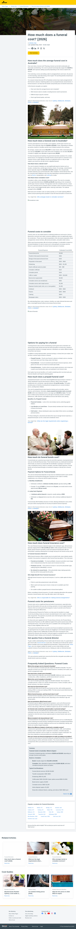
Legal (41, 926)
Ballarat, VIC (40, 807)
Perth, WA (51, 812)
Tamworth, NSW (31, 814)
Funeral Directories (24, 6)
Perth (29, 102)
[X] (44, 48)
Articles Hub (14, 6)
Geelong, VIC (40, 809)
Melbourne (61, 101)
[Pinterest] (38, 48)
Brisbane (68, 101)
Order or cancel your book (15, 917)
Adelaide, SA (30, 807)
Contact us (11, 915)
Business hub (28, 917)
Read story (7, 863)
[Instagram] (41, 48)
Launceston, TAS (59, 809)
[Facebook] (32, 48)
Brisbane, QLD (58, 807)
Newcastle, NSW (41, 812)
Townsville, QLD (41, 814)
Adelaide (35, 102)
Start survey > (31, 827)
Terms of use (12, 920)
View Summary (34, 53)
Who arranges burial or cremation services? (50, 197)
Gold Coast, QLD (56, 816)
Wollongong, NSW (53, 814)
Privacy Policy (24, 926)
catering (49, 175)
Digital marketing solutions (31, 915)
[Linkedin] (35, 48)
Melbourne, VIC (31, 812)
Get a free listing (29, 913)
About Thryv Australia (14, 926)
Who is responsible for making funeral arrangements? (53, 597)
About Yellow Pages (13, 913)
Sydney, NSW (60, 812)
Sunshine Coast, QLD (32, 818)
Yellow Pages (5, 6)
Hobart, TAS (49, 809)
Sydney (55, 101)
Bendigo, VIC (49, 807)
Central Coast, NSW (45, 816)
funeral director (41, 642)
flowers (34, 175)
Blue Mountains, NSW (32, 816)
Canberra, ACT (31, 809)
